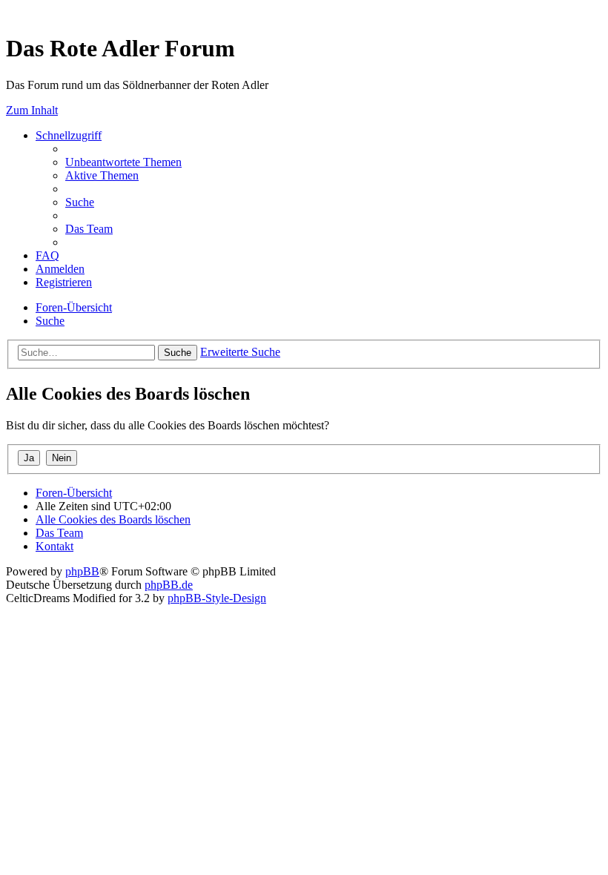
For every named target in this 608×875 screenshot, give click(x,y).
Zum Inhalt (32, 110)
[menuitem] (123, 162)
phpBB (82, 571)
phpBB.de (169, 584)
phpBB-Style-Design (217, 598)
